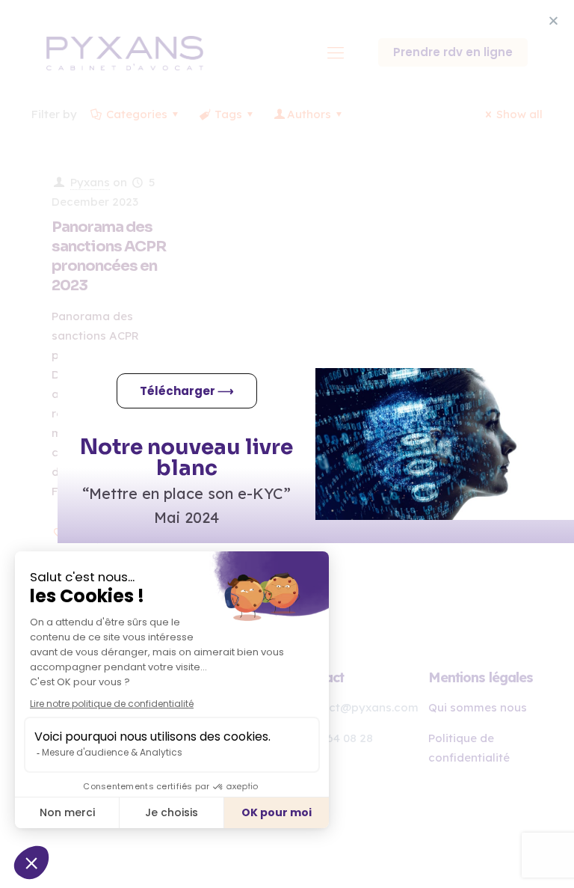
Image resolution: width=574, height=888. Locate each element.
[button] (553, 20)
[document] (287, 444)
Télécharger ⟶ (187, 391)
